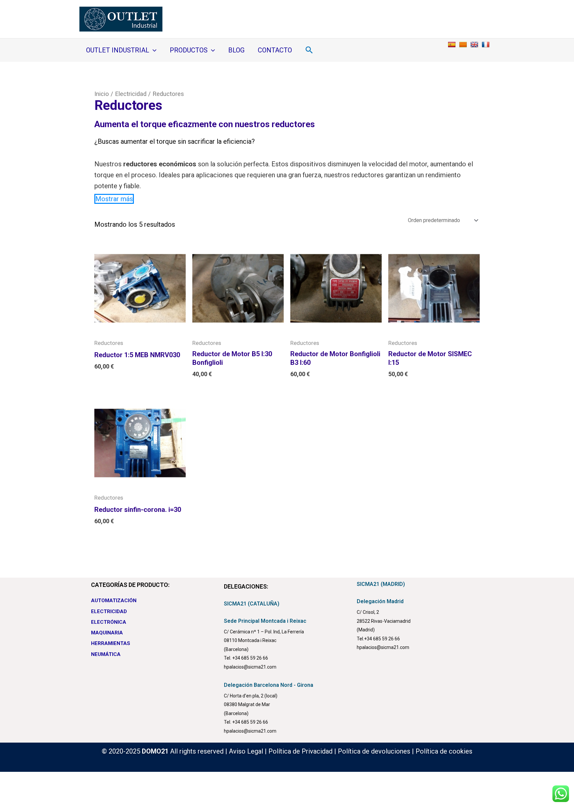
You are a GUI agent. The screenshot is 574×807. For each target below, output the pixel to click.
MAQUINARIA (107, 633)
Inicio (101, 93)
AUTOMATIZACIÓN (114, 601)
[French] (486, 44)
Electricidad (130, 93)
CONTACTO (275, 50)
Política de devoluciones (374, 751)
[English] (475, 44)
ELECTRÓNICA (108, 622)
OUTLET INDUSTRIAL (117, 50)
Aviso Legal (246, 751)
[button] (152, 50)
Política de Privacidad (300, 751)
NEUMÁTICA (106, 654)
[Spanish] (452, 44)
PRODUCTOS (189, 50)
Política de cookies (444, 751)
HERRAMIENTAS (110, 643)
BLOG (236, 50)
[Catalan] (464, 44)
